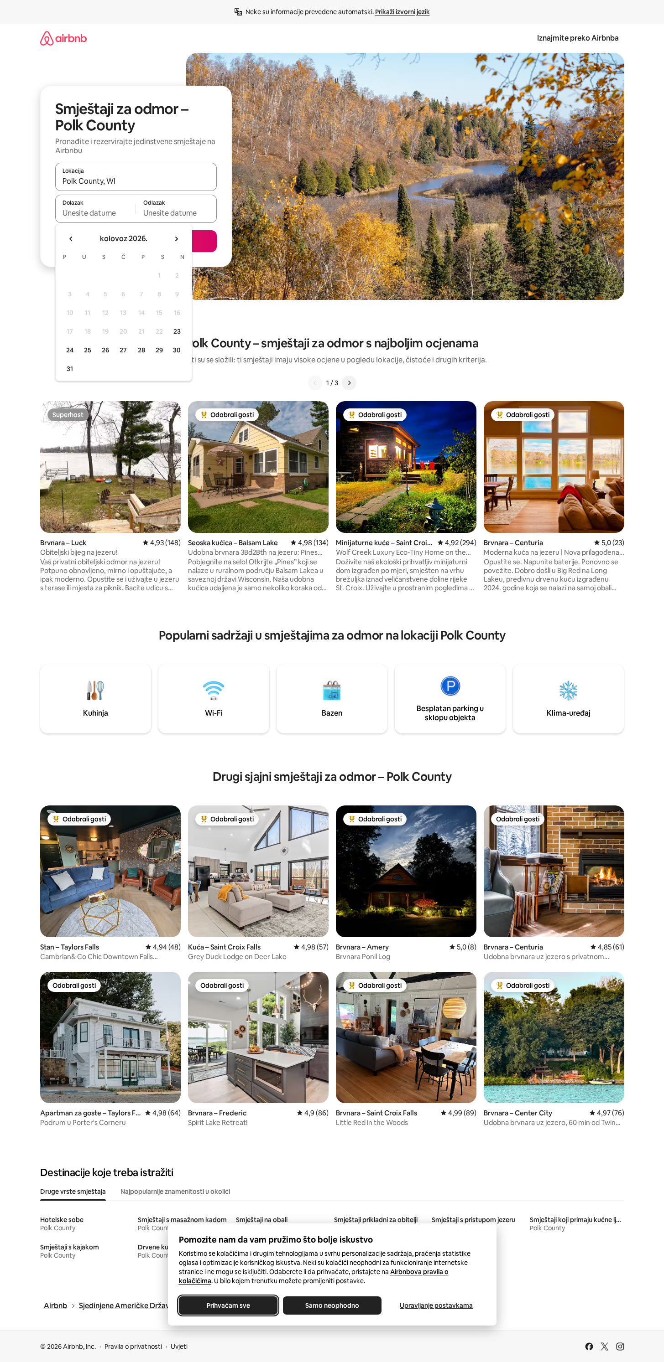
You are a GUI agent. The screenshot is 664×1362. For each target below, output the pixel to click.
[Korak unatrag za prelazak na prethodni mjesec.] (71, 239)
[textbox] (96, 212)
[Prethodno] (315, 383)
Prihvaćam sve (228, 1305)
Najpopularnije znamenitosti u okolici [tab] (175, 1191)
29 (159, 350)
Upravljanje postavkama (436, 1305)
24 (69, 350)
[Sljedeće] (349, 383)
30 (177, 350)
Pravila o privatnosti (133, 1346)
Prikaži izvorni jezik (402, 12)
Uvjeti (179, 1346)
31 (70, 369)
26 (105, 350)
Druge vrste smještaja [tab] (73, 1191)
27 (123, 350)
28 (141, 350)
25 (87, 350)
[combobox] (136, 180)
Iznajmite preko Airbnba (578, 38)
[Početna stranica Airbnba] (63, 38)
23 (177, 331)
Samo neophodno (332, 1305)
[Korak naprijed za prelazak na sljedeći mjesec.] (176, 239)
